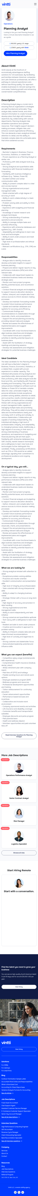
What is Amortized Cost (9, 1084)
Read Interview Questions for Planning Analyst (19, 736)
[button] (35, 4)
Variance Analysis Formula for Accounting (15, 1090)
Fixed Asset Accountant (9, 1103)
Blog (3, 1075)
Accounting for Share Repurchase (13, 1087)
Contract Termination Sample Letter (13, 1079)
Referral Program (7, 1175)
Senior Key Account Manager (11, 1114)
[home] (6, 4)
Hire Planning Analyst (15, 53)
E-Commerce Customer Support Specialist (16, 1111)
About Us (4, 1153)
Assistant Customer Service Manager (14, 1108)
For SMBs (4, 1065)
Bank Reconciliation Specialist (11, 1138)
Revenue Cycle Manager (9, 1132)
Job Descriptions (8, 1099)
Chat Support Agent (8, 1105)
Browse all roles (19, 853)
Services (4, 1151)
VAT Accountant (7, 1129)
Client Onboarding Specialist (11, 1135)
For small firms (6, 1071)
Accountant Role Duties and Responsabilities (16, 1082)
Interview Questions (9, 1123)
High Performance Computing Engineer (14, 1127)
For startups (5, 1068)
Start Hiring (19, 987)
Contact (4, 1156)
